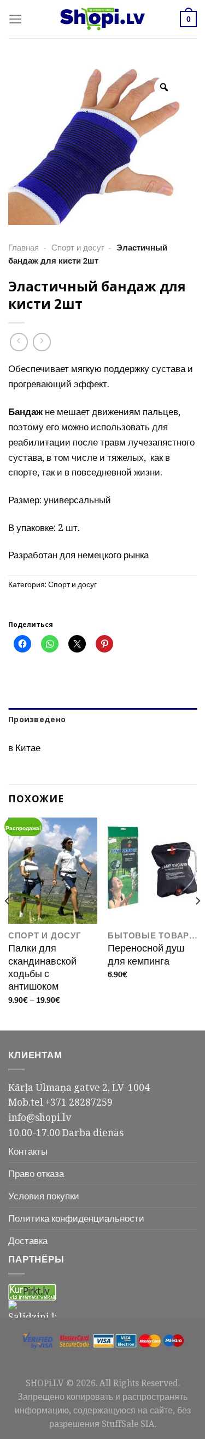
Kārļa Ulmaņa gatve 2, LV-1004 (79, 1087)
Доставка (28, 1240)
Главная (23, 247)
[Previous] (7, 922)
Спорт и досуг (77, 247)
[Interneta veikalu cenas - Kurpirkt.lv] (32, 1291)
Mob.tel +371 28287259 (60, 1102)
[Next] (197, 922)
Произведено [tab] (37, 719)
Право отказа (36, 1173)
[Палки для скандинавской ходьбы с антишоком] (52, 871)
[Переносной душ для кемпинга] (152, 871)
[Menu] (15, 19)
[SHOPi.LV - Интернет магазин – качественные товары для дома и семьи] (102, 19)
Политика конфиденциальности (76, 1218)
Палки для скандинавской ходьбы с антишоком (42, 967)
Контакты (28, 1151)
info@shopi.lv (39, 1117)
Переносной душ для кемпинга (146, 954)
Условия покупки (43, 1195)
